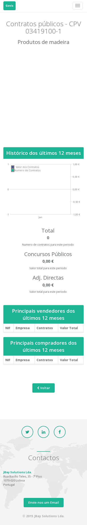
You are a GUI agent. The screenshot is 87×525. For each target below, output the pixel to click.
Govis (9, 6)
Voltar (44, 388)
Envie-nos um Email (43, 502)
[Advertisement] (43, 99)
